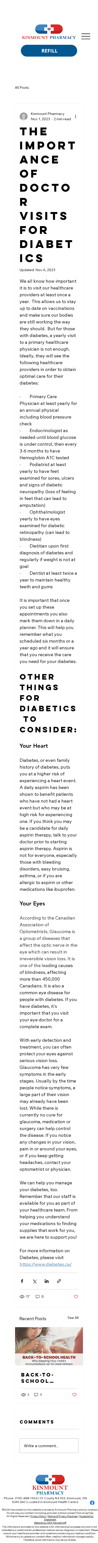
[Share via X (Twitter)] (34, 1281)
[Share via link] (59, 1281)
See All (73, 1317)
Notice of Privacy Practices (62, 1516)
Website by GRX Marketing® (50, 1522)
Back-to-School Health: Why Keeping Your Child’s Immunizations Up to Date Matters (49, 1377)
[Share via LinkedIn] (46, 1281)
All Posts (22, 87)
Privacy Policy (38, 1516)
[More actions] (75, 116)
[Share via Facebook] (22, 1281)
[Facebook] (92, 1503)
